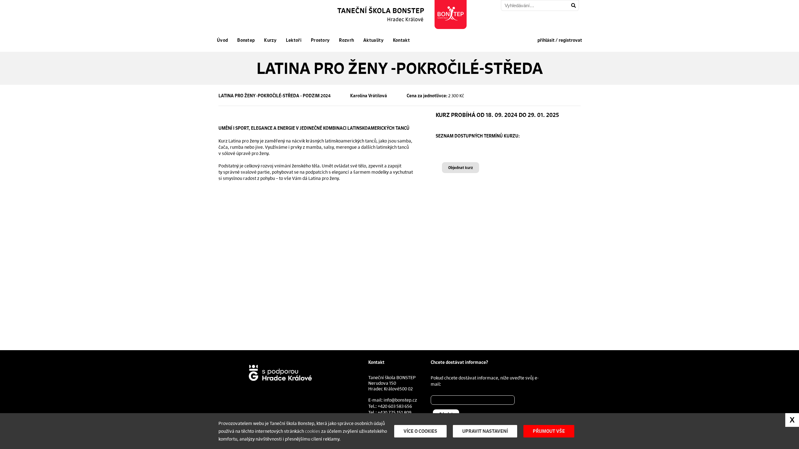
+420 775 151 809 (394, 412)
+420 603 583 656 (395, 406)
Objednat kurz (460, 167)
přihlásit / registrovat (559, 40)
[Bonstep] (402, 14)
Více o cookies (420, 431)
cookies (312, 431)
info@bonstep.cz (400, 400)
